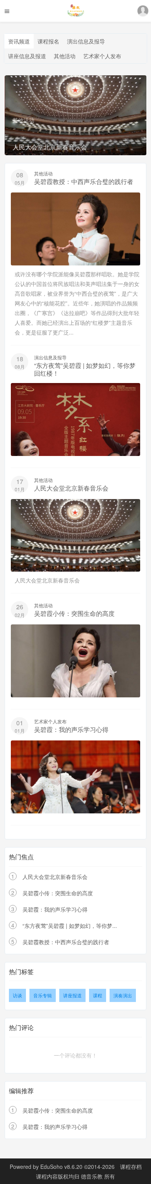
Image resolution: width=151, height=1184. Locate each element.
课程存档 (131, 1166)
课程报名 (48, 41)
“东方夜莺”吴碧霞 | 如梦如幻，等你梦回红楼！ (85, 369)
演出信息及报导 (86, 41)
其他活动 (65, 56)
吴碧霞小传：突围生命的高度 (74, 613)
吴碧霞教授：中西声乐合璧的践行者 (83, 181)
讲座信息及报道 (27, 56)
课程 (97, 995)
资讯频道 (19, 41)
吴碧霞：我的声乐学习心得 (71, 729)
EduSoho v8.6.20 (61, 1166)
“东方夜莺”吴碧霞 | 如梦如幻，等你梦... (69, 925)
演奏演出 (122, 995)
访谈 (17, 995)
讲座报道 (72, 995)
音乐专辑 (42, 995)
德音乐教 (92, 1176)
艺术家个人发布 (102, 56)
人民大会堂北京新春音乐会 (71, 488)
